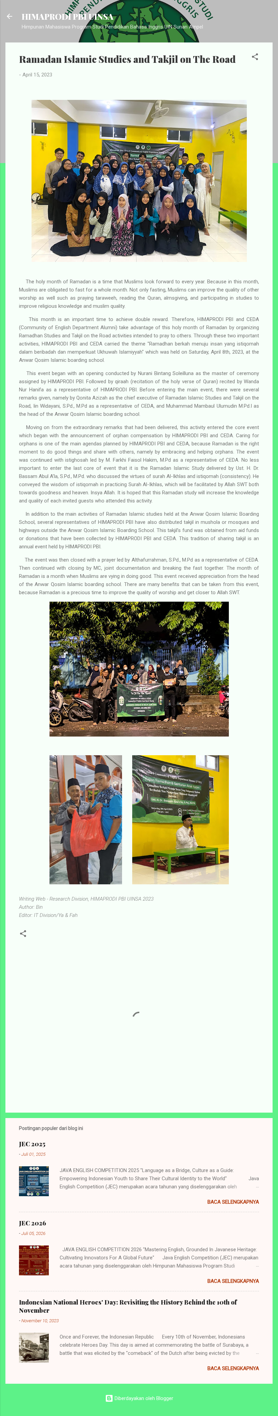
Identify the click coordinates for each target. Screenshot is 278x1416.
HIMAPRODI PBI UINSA (68, 16)
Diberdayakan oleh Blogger (143, 1398)
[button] (255, 58)
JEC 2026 (32, 1223)
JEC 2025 (32, 1144)
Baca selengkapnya (233, 1202)
